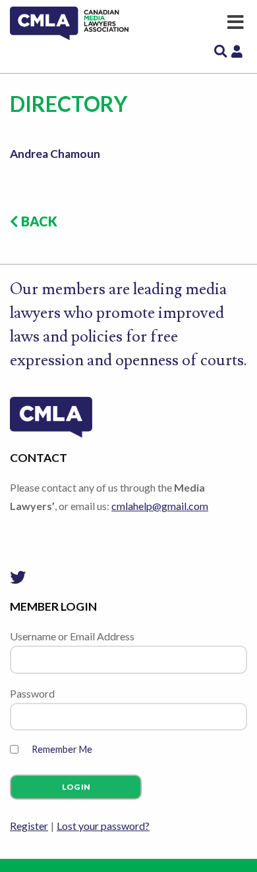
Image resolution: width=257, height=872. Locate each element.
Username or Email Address (72, 636)
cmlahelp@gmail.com (159, 506)
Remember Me (62, 749)
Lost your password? (103, 825)
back (37, 221)
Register (29, 825)
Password (32, 693)
